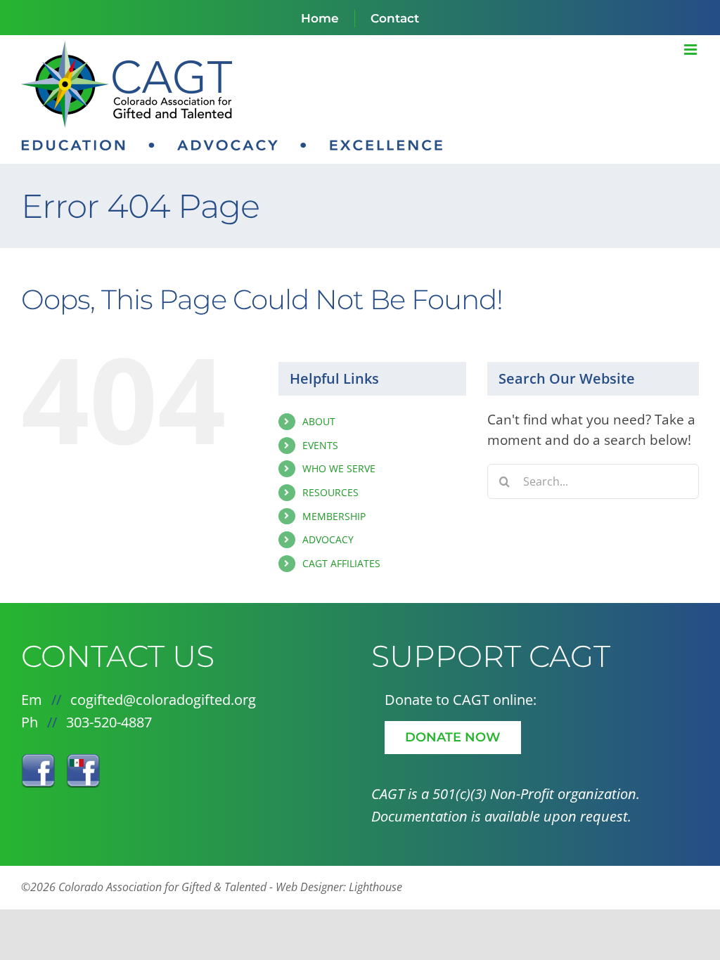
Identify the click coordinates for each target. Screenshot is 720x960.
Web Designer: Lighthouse (339, 887)
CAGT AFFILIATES (341, 563)
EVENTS (320, 445)
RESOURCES (330, 492)
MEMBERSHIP (334, 516)
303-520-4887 (109, 722)
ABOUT (318, 421)
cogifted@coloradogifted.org (163, 699)
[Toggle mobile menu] (691, 49)
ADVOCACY (328, 539)
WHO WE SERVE (338, 468)
